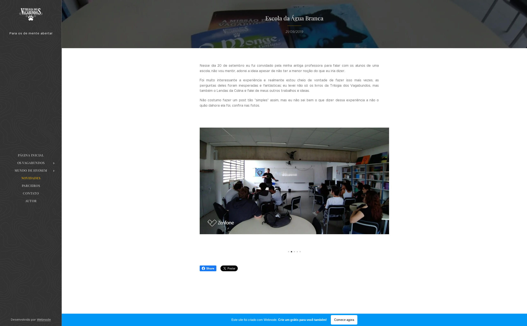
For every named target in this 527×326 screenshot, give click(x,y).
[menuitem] (31, 155)
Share (210, 268)
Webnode (44, 319)
